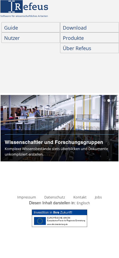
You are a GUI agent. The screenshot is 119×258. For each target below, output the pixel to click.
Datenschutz (54, 197)
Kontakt (80, 197)
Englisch (83, 202)
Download (75, 27)
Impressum (26, 197)
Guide (11, 27)
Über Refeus (77, 48)
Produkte (73, 38)
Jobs (98, 197)
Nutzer (12, 38)
